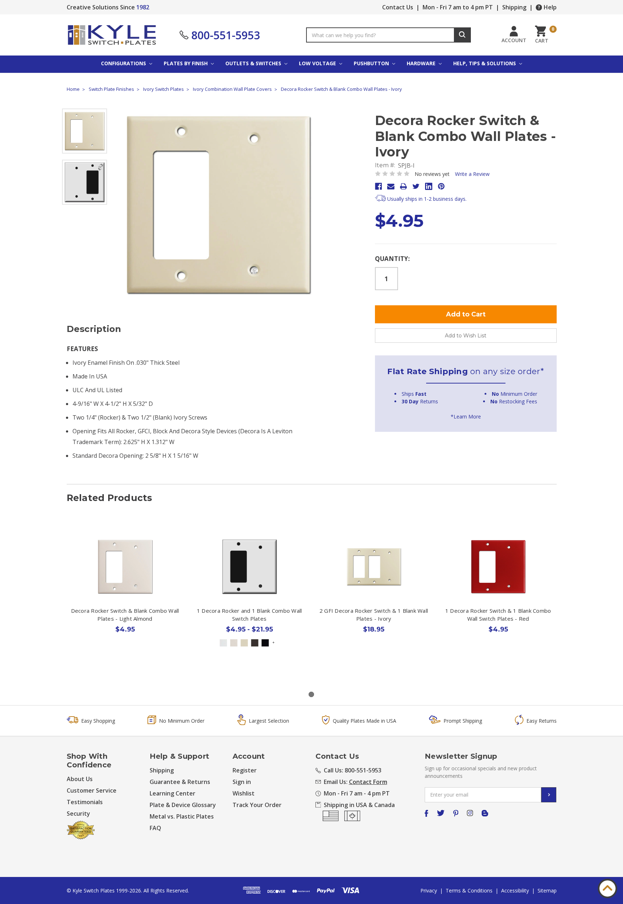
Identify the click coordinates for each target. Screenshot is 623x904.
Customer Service (91, 790)
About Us (80, 779)
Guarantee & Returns (180, 782)
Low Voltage (318, 63)
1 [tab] (311, 694)
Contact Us (397, 7)
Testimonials (85, 802)
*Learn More (466, 416)
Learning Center (172, 793)
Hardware (422, 63)
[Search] (462, 35)
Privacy (428, 890)
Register (245, 770)
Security (78, 813)
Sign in (242, 782)
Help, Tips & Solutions (485, 63)
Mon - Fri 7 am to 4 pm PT (458, 7)
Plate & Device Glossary (183, 805)
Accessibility (515, 890)
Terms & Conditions (469, 890)
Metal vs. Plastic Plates (182, 816)
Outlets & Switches (254, 63)
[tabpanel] (125, 595)
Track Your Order (257, 805)
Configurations (124, 63)
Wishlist (244, 793)
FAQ (155, 828)
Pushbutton (372, 63)
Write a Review (472, 173)
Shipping (514, 7)
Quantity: (392, 258)
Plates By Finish (186, 63)
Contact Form (368, 782)
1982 (142, 7)
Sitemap (547, 890)
